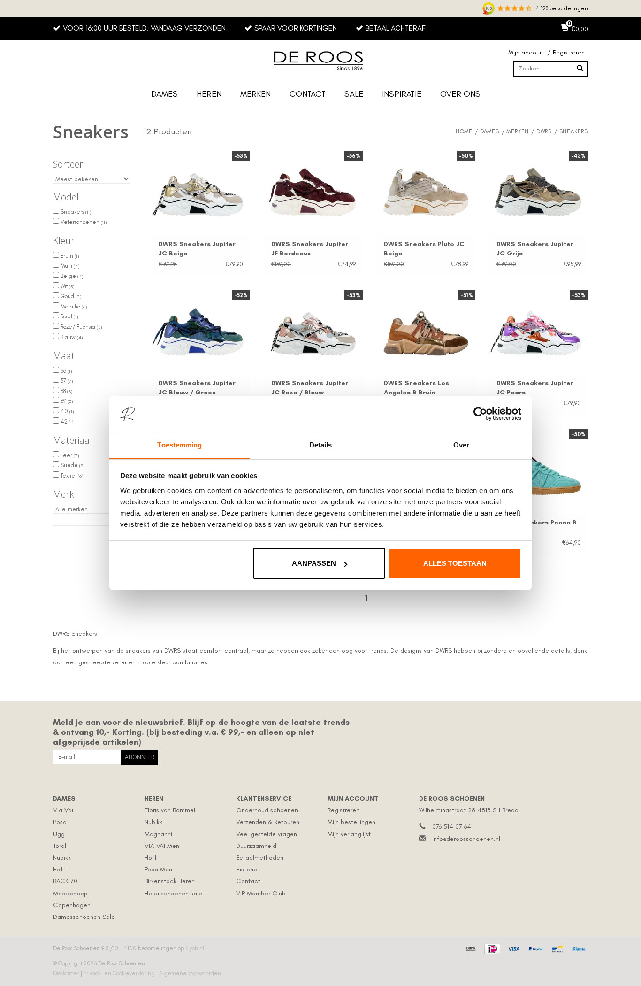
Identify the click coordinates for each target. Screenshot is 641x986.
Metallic (73, 306)
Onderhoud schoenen (267, 810)
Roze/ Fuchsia (80, 327)
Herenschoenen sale (173, 893)
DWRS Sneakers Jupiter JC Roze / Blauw (309, 387)
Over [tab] (461, 445)
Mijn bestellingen (351, 822)
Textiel (71, 475)
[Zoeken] (580, 69)
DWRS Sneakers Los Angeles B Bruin (416, 387)
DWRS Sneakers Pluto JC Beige (424, 248)
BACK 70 (65, 881)
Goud (70, 296)
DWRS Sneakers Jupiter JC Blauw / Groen (197, 387)
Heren (209, 94)
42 (66, 421)
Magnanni (158, 834)
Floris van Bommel (170, 810)
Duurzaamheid (256, 846)
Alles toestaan (455, 563)
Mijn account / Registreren (546, 52)
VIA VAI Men (162, 846)
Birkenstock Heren (170, 881)
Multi (69, 265)
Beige (71, 276)
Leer (69, 455)
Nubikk (62, 858)
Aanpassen (314, 563)
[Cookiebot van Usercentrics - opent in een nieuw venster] (480, 414)
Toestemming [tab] (179, 445)
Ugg (59, 834)
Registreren (343, 810)
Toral (59, 846)
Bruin (69, 256)
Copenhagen (72, 905)
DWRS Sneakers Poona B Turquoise (536, 527)
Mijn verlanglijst (349, 834)
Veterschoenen (83, 222)
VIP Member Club (261, 893)
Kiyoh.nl (194, 948)
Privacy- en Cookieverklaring (120, 973)
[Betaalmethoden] (470, 947)
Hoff (59, 869)
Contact (308, 94)
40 (66, 411)
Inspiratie (401, 94)
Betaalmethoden (259, 858)
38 (65, 391)
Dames (164, 94)
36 (65, 371)
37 (66, 380)
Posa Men (158, 869)
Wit (66, 286)
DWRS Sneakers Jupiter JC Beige (197, 248)
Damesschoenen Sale (84, 917)
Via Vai (63, 810)
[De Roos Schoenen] (320, 61)
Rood (68, 316)
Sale (353, 94)
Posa (60, 822)
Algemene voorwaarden (190, 973)
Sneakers (75, 211)
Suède (71, 465)
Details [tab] (320, 445)
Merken (255, 94)
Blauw (71, 337)
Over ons (460, 94)
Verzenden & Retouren (267, 822)
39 (66, 401)
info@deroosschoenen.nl (466, 839)
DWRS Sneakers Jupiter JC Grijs (534, 248)
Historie (246, 869)
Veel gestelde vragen (266, 834)
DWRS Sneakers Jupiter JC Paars (534, 387)
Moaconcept (71, 893)
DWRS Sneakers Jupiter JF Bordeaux (309, 248)
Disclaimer (67, 973)
